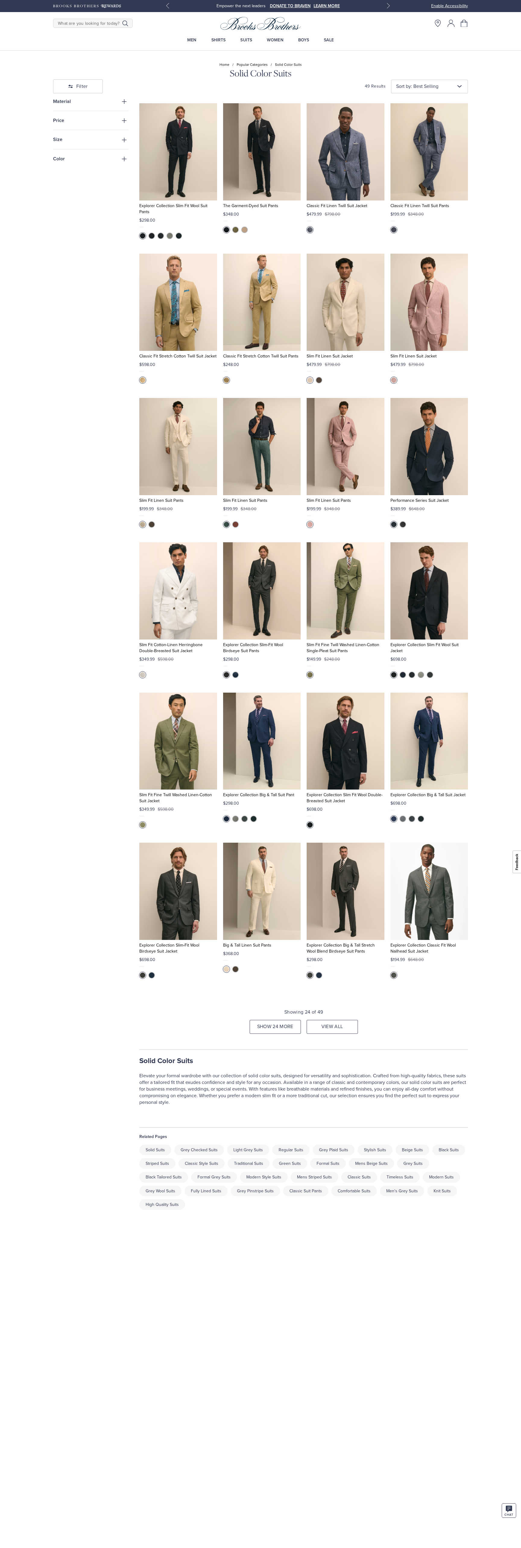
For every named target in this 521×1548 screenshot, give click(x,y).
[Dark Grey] (160, 235)
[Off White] (310, 380)
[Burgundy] (235, 524)
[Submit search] (125, 23)
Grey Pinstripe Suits (255, 1191)
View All (332, 1027)
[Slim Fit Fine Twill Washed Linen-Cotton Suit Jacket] (178, 741)
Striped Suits (157, 1163)
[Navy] (151, 235)
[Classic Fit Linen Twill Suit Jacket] (345, 151)
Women (275, 40)
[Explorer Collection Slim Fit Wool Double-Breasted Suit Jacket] (345, 741)
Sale (329, 40)
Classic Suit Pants (305, 1191)
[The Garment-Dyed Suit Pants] (262, 151)
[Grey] (169, 235)
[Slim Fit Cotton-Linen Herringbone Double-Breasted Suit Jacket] (178, 590)
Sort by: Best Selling (417, 86)
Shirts (218, 40)
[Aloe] (235, 229)
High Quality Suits (162, 1204)
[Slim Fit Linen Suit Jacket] (345, 302)
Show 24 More (275, 1027)
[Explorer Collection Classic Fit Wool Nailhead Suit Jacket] (429, 891)
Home (224, 64)
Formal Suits (328, 1163)
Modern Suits (441, 1177)
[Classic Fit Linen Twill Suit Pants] (429, 151)
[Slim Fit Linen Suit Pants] (178, 446)
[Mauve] (393, 380)
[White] (142, 674)
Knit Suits (442, 1191)
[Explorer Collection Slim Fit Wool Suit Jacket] (429, 590)
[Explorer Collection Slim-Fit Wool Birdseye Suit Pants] (262, 590)
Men (191, 40)
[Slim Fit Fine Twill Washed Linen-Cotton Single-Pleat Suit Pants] (345, 590)
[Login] (451, 23)
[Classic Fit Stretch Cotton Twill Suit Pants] (262, 302)
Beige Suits (412, 1149)
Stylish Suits (375, 1149)
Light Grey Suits (248, 1149)
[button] (464, 23)
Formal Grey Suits (214, 1177)
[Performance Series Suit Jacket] (429, 446)
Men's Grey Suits (402, 1191)
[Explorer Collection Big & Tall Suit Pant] (262, 741)
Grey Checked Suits (199, 1149)
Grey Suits (413, 1163)
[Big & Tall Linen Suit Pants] (262, 891)
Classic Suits (359, 1177)
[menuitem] (192, 40)
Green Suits (290, 1163)
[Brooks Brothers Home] (260, 23)
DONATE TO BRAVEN (290, 5)
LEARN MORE (327, 5)
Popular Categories (252, 64)
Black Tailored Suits (164, 1177)
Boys (303, 40)
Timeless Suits (400, 1177)
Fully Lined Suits (206, 1191)
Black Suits (449, 1149)
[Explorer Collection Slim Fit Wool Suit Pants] (178, 151)
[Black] (178, 235)
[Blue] (235, 674)
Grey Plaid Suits (333, 1149)
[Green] (310, 674)
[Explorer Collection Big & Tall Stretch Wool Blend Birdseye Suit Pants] (345, 891)
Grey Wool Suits (160, 1191)
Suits (246, 40)
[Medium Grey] (244, 819)
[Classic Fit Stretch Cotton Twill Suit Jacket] (178, 302)
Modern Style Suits (263, 1177)
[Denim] (310, 229)
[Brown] (319, 380)
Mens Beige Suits (371, 1163)
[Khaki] (244, 229)
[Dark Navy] (142, 235)
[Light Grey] (235, 819)
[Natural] (142, 380)
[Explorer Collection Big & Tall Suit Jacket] (429, 741)
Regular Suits (291, 1149)
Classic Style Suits (201, 1163)
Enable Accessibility (449, 5)
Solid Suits (155, 1149)
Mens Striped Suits (314, 1177)
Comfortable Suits (354, 1191)
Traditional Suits (248, 1163)
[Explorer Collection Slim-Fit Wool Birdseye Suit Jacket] (178, 891)
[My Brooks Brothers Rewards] (87, 6)
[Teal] (226, 524)
